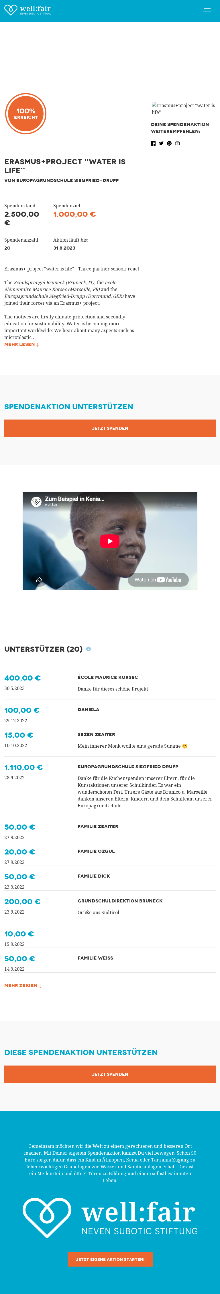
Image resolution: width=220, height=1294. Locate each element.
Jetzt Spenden (110, 428)
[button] (154, 143)
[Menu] (207, 11)
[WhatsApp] (170, 143)
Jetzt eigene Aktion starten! (110, 1259)
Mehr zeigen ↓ (23, 985)
